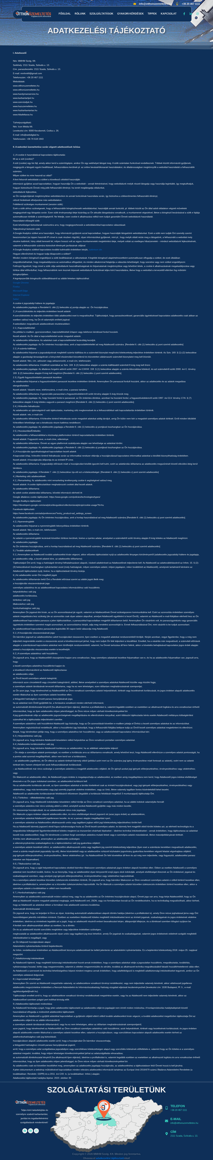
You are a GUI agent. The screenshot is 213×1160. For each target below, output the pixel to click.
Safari (16, 299)
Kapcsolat (169, 13)
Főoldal (65, 13)
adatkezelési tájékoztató (110, 1158)
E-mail (175, 1119)
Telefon (177, 1106)
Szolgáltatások (101, 13)
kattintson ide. (96, 249)
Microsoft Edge (20, 290)
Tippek (152, 13)
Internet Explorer (21, 295)
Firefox (16, 286)
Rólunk (80, 13)
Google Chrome (21, 282)
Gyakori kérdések (130, 13)
